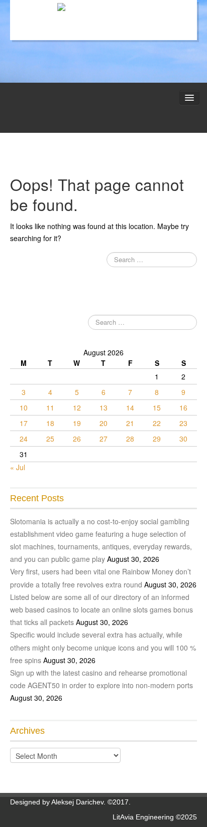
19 (77, 423)
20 (103, 423)
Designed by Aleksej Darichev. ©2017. (70, 802)
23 (183, 423)
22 (157, 423)
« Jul (17, 467)
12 (77, 407)
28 (130, 439)
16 (183, 407)
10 (24, 407)
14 (130, 407)
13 (103, 407)
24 (24, 439)
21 (130, 423)
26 (77, 439)
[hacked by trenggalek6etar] (103, 8)
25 (50, 439)
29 (157, 439)
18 (50, 423)
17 (24, 423)
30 (183, 439)
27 (103, 439)
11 (50, 407)
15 (157, 407)
